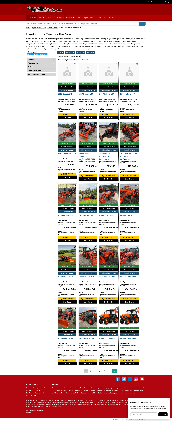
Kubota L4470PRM (128, 276)
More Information (67, 87)
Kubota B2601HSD (65, 215)
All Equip (60, 52)
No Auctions (80, 52)
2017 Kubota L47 (86, 94)
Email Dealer (67, 117)
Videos (111, 18)
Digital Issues (101, 18)
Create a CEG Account (155, 2)
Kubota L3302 (126, 215)
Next (114, 371)
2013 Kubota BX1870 (67, 153)
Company (59, 18)
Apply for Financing (67, 83)
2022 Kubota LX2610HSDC (105, 154)
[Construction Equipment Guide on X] (125, 381)
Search (142, 24)
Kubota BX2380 (106, 215)
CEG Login (167, 2)
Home (28, 28)
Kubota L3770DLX (65, 276)
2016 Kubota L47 (65, 94)
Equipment (31, 18)
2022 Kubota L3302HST (84, 154)
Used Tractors (52, 28)
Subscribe (69, 18)
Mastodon (29, 413)
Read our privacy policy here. (34, 410)
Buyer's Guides (88, 18)
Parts (78, 18)
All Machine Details (67, 90)
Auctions (49, 18)
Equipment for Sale (39, 28)
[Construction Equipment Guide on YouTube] (143, 381)
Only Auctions (70, 52)
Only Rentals (90, 52)
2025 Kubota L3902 (107, 276)
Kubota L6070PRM (86, 338)
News (41, 18)
